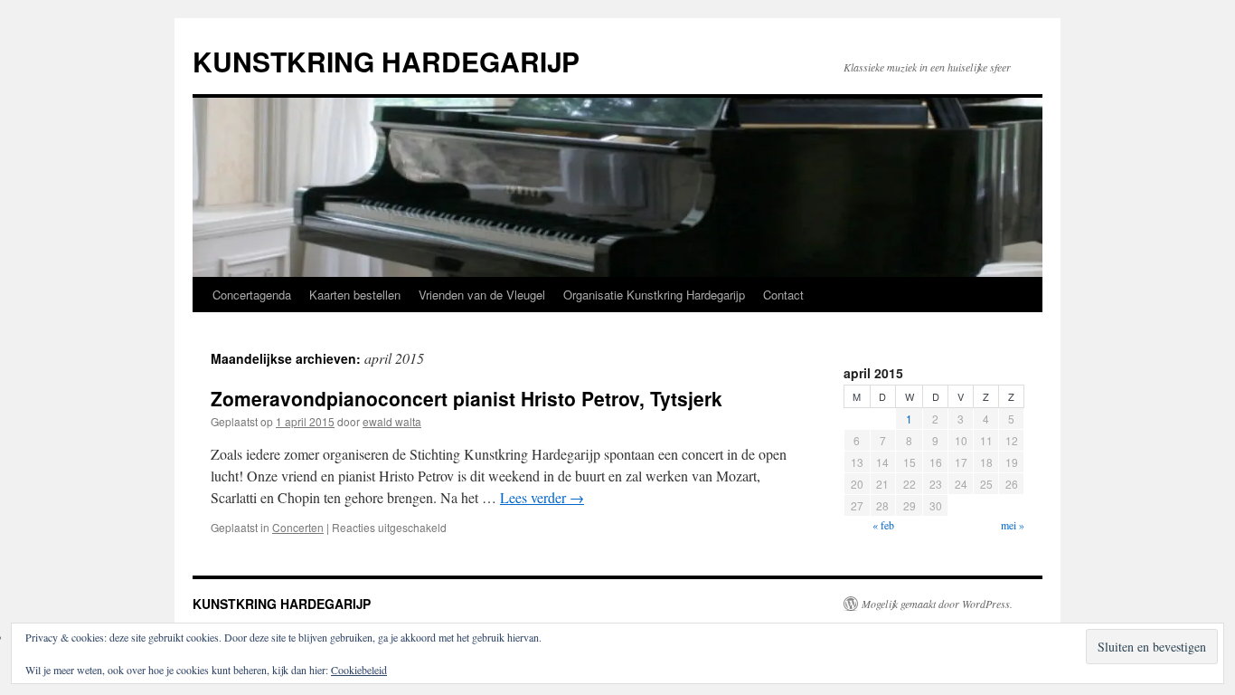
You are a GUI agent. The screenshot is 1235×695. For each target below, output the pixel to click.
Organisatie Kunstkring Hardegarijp (654, 294)
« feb (883, 525)
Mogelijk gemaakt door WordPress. (937, 603)
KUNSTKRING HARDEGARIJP (386, 61)
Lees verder (542, 497)
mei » (1012, 525)
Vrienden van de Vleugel (482, 294)
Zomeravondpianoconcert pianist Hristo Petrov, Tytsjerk (466, 398)
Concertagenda (251, 294)
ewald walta (392, 421)
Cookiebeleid (359, 669)
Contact (783, 294)
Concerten (298, 527)
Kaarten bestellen (355, 294)
